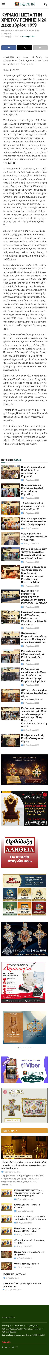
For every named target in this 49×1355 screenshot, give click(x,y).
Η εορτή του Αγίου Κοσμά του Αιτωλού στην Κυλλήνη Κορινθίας (32, 489)
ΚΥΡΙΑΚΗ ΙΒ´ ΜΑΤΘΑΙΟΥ (14, 1274)
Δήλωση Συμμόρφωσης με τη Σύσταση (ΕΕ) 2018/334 (23, 1335)
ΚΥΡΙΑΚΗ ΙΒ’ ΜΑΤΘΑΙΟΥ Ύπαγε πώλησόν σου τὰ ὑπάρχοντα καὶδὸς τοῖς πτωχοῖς (29, 1193)
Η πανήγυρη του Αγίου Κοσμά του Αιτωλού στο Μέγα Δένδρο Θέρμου (34, 521)
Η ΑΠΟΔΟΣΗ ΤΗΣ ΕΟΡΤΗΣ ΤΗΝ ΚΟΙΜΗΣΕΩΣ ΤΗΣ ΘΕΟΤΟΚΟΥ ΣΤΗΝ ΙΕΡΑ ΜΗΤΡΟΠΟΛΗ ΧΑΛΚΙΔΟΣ (34, 597)
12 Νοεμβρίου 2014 (13, 1277)
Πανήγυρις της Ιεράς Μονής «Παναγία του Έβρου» (32, 738)
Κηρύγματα (8, 30)
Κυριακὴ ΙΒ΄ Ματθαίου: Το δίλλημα (27, 1206)
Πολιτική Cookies (9, 1332)
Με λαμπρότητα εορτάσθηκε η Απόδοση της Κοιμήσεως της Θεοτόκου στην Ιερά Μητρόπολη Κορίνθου (33, 675)
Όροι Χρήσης (33, 1325)
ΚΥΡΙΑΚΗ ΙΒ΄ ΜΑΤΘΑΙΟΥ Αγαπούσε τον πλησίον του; (22, 1284)
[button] (18, 1047)
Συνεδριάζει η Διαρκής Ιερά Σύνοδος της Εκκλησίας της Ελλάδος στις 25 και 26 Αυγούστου (34, 618)
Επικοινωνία (19, 1325)
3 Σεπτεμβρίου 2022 (11, 1171)
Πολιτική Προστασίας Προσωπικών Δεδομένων (21, 1329)
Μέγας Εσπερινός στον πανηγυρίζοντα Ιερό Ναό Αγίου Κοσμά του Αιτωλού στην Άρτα (34, 553)
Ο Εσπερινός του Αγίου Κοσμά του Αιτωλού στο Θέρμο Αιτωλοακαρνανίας (34, 694)
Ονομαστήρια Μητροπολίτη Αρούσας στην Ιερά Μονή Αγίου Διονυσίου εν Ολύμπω (33, 637)
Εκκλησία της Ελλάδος (8, 468)
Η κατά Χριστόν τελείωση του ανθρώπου (29, 1253)
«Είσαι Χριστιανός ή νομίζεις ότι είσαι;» (29, 1241)
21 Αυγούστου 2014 (13, 1289)
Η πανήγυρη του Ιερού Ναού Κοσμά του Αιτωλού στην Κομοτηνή (33, 471)
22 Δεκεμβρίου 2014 (9, 36)
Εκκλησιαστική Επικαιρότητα (17, 1157)
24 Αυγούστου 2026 (31, 480)
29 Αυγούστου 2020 (24, 1222)
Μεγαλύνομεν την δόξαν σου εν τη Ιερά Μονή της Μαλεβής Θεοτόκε (32, 655)
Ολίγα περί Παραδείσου (26, 1263)
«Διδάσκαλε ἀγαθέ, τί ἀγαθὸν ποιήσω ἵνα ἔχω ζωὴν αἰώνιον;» (30, 1217)
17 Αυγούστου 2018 (24, 1267)
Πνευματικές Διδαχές (8, 535)
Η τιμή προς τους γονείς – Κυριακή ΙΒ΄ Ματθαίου (27, 1229)
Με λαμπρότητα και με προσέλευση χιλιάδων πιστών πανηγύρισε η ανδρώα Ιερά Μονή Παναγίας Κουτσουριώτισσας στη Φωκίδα (34, 717)
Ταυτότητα (6, 1325)
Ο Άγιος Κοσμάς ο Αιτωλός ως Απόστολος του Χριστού (34, 536)
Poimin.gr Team (28, 36)
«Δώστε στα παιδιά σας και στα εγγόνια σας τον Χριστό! (32, 506)
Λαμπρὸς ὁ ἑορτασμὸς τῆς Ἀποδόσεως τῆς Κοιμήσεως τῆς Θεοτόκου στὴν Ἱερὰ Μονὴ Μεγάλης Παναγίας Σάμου (33, 574)
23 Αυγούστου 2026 (31, 730)
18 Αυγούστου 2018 (24, 1258)
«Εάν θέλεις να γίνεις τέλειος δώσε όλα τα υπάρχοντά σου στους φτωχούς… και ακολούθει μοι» (23, 1165)
